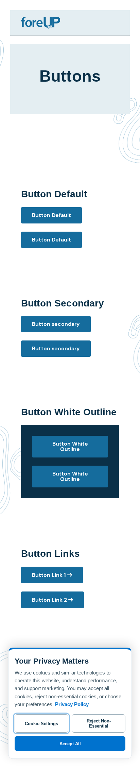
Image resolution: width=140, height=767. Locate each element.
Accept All (70, 743)
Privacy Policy (72, 704)
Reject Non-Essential (99, 723)
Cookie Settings (41, 723)
